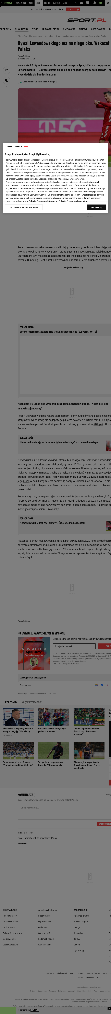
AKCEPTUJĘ (96, 207)
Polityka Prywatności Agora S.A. (73, 201)
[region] (55, 178)
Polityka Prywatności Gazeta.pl (43, 201)
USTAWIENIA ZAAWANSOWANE (24, 207)
